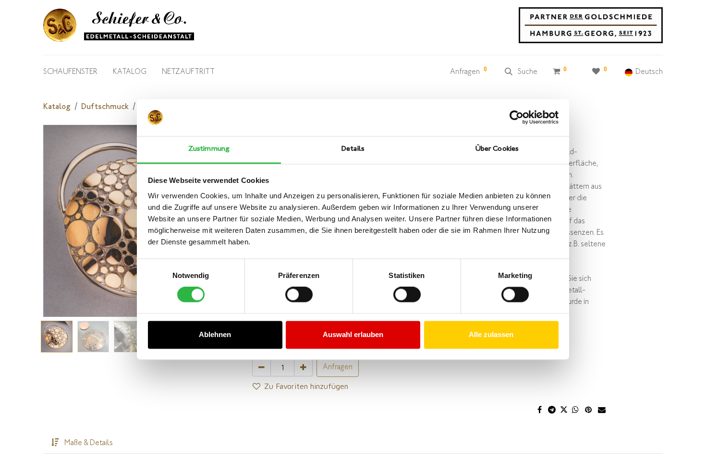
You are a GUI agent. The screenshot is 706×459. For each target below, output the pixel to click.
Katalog (57, 107)
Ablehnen (215, 334)
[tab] (82, 444)
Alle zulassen (491, 334)
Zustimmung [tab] (209, 149)
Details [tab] (353, 149)
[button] (56, 221)
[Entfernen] (261, 367)
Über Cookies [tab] (497, 149)
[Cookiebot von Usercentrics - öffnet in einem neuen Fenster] (517, 117)
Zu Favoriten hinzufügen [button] (306, 386)
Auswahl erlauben (353, 334)
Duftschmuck (105, 107)
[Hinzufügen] (303, 367)
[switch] (299, 294)
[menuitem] (70, 74)
